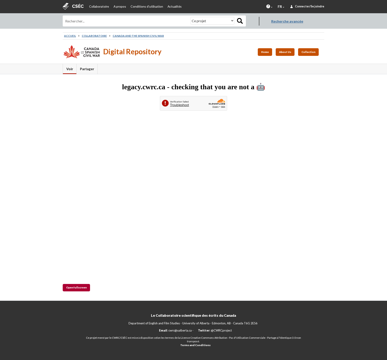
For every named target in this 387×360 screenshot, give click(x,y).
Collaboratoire (99, 6)
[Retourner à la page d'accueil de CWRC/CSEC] (74, 6)
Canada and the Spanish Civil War (138, 35)
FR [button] (280, 6)
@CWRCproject (221, 330)
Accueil (70, 35)
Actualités (175, 6)
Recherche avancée (287, 21)
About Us (285, 51)
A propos (120, 6)
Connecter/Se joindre (309, 6)
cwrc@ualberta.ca (180, 330)
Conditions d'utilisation (147, 6)
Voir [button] (71, 69)
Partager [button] (87, 69)
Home (265, 51)
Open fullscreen (76, 287)
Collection (308, 51)
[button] (268, 6)
